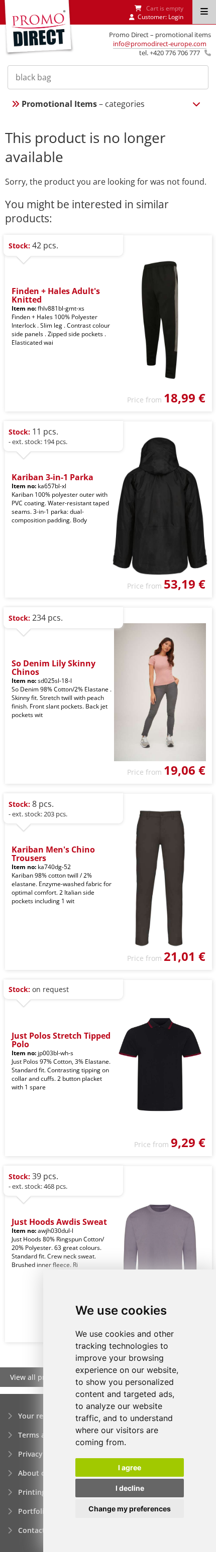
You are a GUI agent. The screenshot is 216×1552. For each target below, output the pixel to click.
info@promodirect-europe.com (159, 43)
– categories (83, 103)
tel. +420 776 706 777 (169, 52)
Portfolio (33, 1511)
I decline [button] (130, 1488)
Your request (40, 1416)
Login (175, 17)
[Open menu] (204, 12)
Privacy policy (41, 1454)
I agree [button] (129, 1467)
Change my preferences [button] (129, 1508)
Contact (31, 1530)
